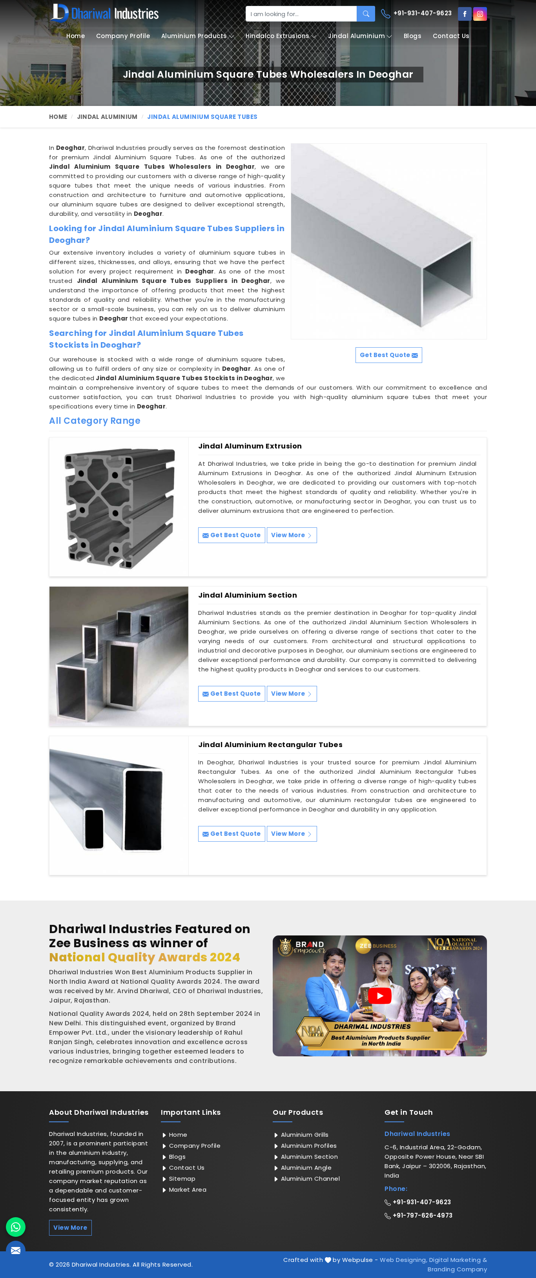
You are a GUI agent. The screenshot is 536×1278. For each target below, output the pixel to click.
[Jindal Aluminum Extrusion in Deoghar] (118, 507)
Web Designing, (403, 1260)
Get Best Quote (235, 535)
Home (75, 36)
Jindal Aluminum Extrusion (250, 446)
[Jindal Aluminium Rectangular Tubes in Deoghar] (118, 805)
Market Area (186, 1189)
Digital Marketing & (458, 1260)
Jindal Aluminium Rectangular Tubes (270, 744)
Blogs (413, 36)
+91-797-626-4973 (422, 1215)
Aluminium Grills (304, 1134)
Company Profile (123, 36)
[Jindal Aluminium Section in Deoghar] (118, 656)
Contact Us (451, 36)
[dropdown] (231, 36)
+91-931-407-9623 (422, 13)
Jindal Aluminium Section (247, 595)
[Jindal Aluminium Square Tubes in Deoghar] (389, 241)
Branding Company (457, 1269)
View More (288, 535)
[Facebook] (465, 14)
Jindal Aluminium (356, 36)
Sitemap (181, 1178)
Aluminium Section (308, 1156)
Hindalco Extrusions (278, 36)
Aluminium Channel (309, 1178)
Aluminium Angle (305, 1167)
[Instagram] (480, 14)
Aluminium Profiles (308, 1145)
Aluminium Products (194, 36)
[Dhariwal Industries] (104, 13)
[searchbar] (366, 14)
